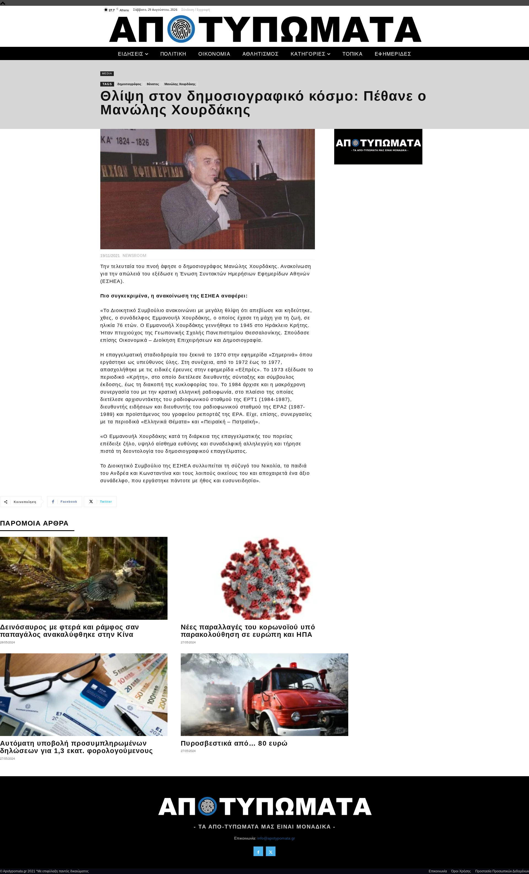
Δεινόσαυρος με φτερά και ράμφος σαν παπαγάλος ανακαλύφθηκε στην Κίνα (69, 630)
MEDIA (107, 73)
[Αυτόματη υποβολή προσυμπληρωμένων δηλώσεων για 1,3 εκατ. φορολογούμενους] (84, 694)
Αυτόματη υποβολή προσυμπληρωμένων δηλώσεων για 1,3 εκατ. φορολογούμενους (76, 747)
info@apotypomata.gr (276, 838)
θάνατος (153, 84)
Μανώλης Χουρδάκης (180, 84)
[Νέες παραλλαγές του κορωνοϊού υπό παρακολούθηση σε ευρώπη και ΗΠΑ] (264, 578)
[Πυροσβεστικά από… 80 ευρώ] (264, 694)
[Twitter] (271, 851)
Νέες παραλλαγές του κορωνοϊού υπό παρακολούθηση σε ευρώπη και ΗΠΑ (248, 630)
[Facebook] (258, 851)
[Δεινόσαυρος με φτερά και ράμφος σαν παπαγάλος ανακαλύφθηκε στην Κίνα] (84, 578)
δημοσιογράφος (129, 84)
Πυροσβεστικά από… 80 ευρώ (234, 743)
